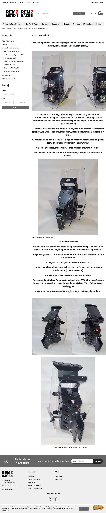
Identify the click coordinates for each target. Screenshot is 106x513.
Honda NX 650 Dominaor (12, 71)
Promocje (76, 24)
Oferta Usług (6, 75)
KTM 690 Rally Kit (9, 64)
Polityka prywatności (35, 488)
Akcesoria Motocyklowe (10, 48)
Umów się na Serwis (9, 79)
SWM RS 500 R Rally (10, 58)
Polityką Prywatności (32, 507)
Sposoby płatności (34, 479)
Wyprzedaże (87, 24)
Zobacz (98, 24)
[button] (32, 472)
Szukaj (15, 107)
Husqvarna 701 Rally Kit (11, 68)
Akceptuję (84, 509)
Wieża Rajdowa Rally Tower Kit (12, 55)
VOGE (4, 44)
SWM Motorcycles (8, 41)
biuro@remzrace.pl (10, 486)
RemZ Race (58, 479)
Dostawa (31, 476)
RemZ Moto (58, 476)
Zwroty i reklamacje (34, 485)
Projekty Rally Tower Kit (10, 51)
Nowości (67, 24)
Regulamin (31, 482)
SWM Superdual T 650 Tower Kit (14, 61)
